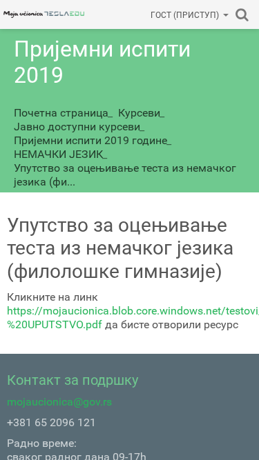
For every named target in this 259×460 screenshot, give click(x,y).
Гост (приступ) (185, 15)
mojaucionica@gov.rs (59, 401)
